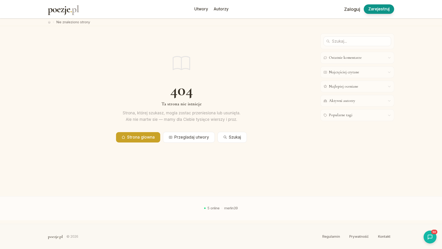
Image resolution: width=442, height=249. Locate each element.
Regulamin (331, 236)
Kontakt (384, 236)
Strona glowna (141, 137)
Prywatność (359, 236)
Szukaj (235, 137)
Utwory (201, 9)
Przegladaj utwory (191, 137)
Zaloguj (352, 9)
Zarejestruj (379, 9)
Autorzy (221, 9)
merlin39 (231, 208)
